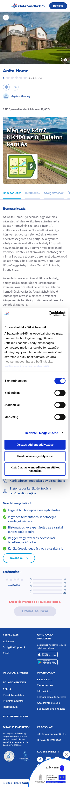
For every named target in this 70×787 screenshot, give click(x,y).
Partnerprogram (16, 716)
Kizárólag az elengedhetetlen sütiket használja (35, 469)
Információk (46, 673)
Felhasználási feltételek (51, 697)
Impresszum (10, 707)
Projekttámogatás (13, 701)
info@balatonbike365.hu (51, 734)
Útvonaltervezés (15, 673)
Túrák (6, 653)
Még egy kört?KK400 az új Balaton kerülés (35, 137)
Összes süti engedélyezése (35, 444)
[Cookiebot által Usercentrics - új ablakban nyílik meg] (49, 313)
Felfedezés (11, 635)
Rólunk (7, 689)
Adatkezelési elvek (48, 703)
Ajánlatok (8, 641)
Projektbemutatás (13, 695)
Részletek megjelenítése (41, 433)
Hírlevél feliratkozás (49, 740)
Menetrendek (45, 685)
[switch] (60, 393)
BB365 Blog (44, 679)
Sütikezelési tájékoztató (51, 709)
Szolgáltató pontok (14, 647)
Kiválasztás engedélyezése (35, 456)
